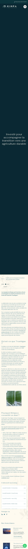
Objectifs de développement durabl (10, 428)
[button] (25, 6)
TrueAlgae (22, 346)
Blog (2, 278)
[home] (9, 7)
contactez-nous (5, 477)
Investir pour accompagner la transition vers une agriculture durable (15, 278)
